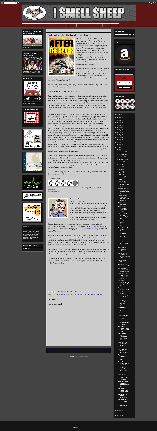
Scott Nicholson (89, 294)
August (121, 162)
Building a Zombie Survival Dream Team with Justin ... (123, 191)
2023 (118, 125)
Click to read (26, 248)
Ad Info (106, 25)
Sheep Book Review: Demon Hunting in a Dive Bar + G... (123, 283)
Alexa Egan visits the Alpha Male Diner (123, 243)
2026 (118, 117)
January (121, 179)
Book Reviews (51, 25)
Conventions (81, 25)
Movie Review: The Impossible (123, 203)
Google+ (22, 1)
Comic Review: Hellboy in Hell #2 (124, 264)
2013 (118, 150)
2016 (118, 142)
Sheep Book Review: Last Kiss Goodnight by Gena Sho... (124, 377)
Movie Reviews (63, 25)
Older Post (106, 350)
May (120, 169)
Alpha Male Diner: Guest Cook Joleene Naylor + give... (123, 357)
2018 (118, 137)
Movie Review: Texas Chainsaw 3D (123, 309)
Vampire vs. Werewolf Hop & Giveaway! (123, 322)
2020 (118, 132)
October (121, 157)
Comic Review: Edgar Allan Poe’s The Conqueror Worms (124, 370)
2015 (118, 145)
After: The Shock (56, 294)
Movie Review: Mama (122, 260)
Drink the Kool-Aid (124, 87)
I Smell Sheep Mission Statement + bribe (122, 223)
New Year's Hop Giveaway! (122, 405)
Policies (115, 25)
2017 (118, 140)
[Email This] (49, 292)
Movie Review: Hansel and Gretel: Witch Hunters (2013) (123, 209)
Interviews (40, 25)
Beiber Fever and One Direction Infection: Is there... (123, 344)
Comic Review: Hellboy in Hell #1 (124, 288)
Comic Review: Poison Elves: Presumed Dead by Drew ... (123, 303)
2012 (118, 410)
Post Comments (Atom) (82, 356)
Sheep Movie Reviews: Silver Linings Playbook (123, 269)
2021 (118, 130)
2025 (118, 120)
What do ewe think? (124, 313)
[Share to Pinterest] (55, 292)
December (122, 152)
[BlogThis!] (50, 292)
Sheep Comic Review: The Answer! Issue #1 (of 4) (123, 184)
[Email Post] (81, 291)
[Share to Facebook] (54, 292)
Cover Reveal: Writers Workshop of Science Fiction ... (123, 236)
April (120, 172)
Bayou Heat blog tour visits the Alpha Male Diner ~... (123, 384)
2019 (118, 135)
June (120, 167)
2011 (118, 413)
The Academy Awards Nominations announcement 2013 (123, 336)
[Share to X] (52, 292)
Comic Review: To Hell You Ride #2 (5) (123, 229)
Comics (73, 25)
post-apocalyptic (80, 294)
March (121, 174)
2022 (118, 127)
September (122, 159)
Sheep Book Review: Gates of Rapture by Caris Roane (123, 329)
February (121, 176)
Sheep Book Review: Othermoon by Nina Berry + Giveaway (123, 295)
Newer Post (51, 350)
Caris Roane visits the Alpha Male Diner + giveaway (123, 317)
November (122, 154)
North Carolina (72, 294)
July (120, 164)
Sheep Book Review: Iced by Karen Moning (123, 390)
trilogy (101, 294)
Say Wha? (92, 25)
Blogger (81, 427)
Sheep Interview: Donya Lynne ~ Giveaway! (123, 401)
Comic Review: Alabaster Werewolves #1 (123, 395)
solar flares (96, 294)
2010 (118, 415)
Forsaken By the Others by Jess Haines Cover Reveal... (123, 276)
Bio (99, 25)
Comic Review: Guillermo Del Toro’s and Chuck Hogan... (124, 255)
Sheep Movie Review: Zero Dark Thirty (122, 249)
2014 (118, 147)
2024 (118, 122)
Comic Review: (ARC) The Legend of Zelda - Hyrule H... (123, 198)
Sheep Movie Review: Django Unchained (123, 363)
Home (25, 25)
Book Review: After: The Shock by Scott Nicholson (123, 351)
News (32, 25)
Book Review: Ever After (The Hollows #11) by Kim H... (123, 216)
